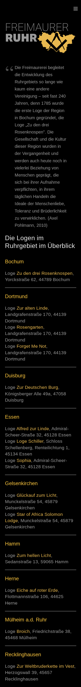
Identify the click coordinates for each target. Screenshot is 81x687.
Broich (23, 631)
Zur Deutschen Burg (37, 387)
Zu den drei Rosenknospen (45, 273)
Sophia (24, 460)
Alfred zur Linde (32, 428)
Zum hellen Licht (34, 555)
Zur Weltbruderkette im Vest (45, 666)
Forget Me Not (31, 346)
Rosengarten (30, 327)
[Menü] (75, 8)
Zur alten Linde (32, 308)
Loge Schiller (30, 441)
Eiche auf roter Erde (37, 590)
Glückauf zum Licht (36, 495)
